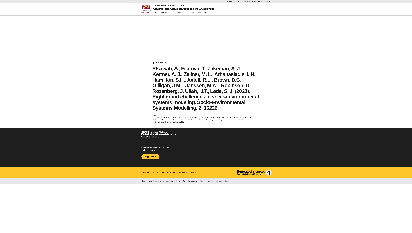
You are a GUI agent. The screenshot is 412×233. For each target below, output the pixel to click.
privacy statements (165, 226)
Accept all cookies (281, 226)
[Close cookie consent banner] (407, 224)
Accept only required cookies (306, 226)
